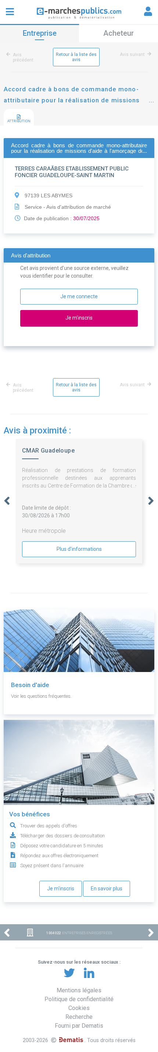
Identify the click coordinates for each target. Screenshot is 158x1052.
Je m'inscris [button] (79, 318)
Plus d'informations (79, 549)
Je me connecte (79, 296)
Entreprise (40, 33)
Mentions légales (79, 990)
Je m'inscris (60, 888)
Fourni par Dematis (79, 1025)
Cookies (79, 1007)
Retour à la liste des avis (76, 57)
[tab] (19, 117)
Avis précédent (23, 57)
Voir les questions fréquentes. (41, 696)
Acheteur (118, 33)
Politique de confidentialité (79, 999)
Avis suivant (132, 54)
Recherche (79, 1016)
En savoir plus (106, 888)
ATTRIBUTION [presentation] (18, 121)
